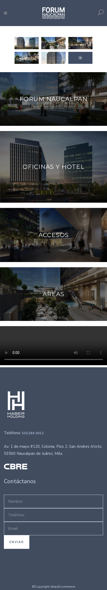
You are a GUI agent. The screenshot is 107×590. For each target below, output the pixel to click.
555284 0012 (33, 433)
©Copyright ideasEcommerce (53, 587)
